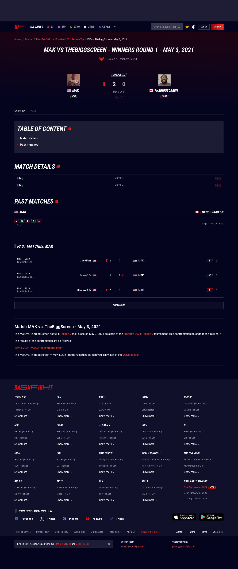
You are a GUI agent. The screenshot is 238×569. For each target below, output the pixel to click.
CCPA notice (79, 532)
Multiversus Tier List (194, 466)
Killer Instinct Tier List (152, 466)
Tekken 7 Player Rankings (111, 431)
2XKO (77, 26)
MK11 (145, 481)
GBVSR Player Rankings (195, 403)
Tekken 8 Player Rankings (26, 403)
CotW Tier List (148, 403)
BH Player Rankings (193, 431)
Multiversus (191, 453)
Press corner (115, 532)
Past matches (29, 144)
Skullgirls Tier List (107, 466)
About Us (131, 532)
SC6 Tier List (63, 466)
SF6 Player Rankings (66, 403)
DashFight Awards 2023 (195, 493)
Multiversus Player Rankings (197, 459)
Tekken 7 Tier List (107, 438)
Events (179, 532)
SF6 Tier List (62, 410)
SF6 (64, 26)
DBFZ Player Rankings (152, 431)
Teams (204, 532)
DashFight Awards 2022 (195, 498)
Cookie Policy (61, 532)
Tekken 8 (20, 397)
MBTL (60, 481)
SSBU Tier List (63, 438)
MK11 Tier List (148, 494)
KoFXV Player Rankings (25, 487)
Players (191, 532)
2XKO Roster (105, 403)
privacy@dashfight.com (183, 546)
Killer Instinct (151, 453)
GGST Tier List (21, 466)
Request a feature (150, 532)
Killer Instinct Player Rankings (156, 459)
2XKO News (104, 410)
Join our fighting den (35, 511)
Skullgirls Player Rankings (111, 459)
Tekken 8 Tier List (22, 410)
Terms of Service (22, 532)
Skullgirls (105, 453)
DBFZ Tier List (148, 438)
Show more (20, 416)
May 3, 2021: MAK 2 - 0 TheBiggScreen (38, 347)
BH (185, 425)
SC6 (59, 453)
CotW (91, 26)
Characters (218, 532)
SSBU (60, 425)
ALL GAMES (36, 26)
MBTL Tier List (63, 494)
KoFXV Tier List (21, 494)
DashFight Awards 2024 (195, 487)
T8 (52, 26)
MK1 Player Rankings (24, 431)
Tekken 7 (65, 334)
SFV (101, 481)
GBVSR (106, 26)
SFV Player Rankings (109, 487)
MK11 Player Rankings (152, 487)
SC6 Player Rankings (67, 459)
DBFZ (144, 425)
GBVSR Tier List (191, 410)
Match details (29, 138)
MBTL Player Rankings (67, 487)
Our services (97, 532)
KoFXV (18, 481)
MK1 (17, 425)
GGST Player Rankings (25, 459)
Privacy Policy (42, 532)
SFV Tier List (105, 494)
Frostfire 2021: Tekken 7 (138, 334)
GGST (17, 453)
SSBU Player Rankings (67, 431)
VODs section (130, 354)
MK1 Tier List (20, 438)
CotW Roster (148, 410)
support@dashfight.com (132, 546)
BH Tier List (189, 438)
